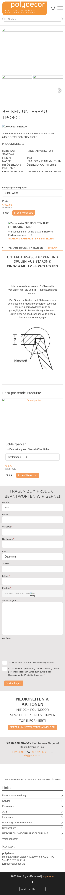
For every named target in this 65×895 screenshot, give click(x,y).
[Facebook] (32, 882)
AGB (4, 811)
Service (6, 801)
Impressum (8, 817)
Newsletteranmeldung (14, 795)
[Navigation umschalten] (60, 8)
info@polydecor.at (32, 755)
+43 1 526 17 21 (39, 752)
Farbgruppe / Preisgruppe (14, 187)
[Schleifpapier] (32, 419)
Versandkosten (10, 839)
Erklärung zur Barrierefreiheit (17, 822)
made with (28, 889)
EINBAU (52, 247)
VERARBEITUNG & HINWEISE (25, 247)
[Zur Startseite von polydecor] (24, 8)
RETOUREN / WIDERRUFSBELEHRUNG (25, 833)
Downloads (8, 806)
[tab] (25, 247)
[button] (60, 90)
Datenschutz (9, 828)
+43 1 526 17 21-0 (15, 860)
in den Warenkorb (23, 212)
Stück (6, 213)
